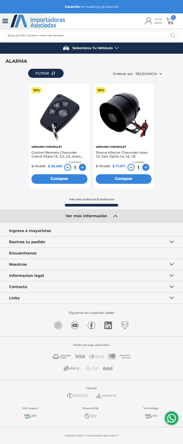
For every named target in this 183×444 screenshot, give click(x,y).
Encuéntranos (23, 253)
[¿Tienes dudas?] (171, 418)
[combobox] (91, 35)
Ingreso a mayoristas (30, 230)
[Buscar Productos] (173, 35)
